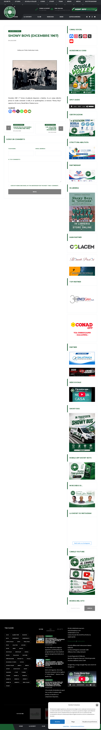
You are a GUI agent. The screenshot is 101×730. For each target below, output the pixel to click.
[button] (97, 705)
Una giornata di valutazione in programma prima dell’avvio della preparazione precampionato (55, 641)
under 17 (25, 679)
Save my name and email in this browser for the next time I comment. (35, 185)
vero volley (26, 682)
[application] (82, 106)
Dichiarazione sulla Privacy (77, 726)
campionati (15, 638)
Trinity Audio (27, 50)
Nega (73, 722)
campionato (25, 638)
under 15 (8, 679)
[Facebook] (10, 111)
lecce (7, 648)
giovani (23, 645)
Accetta (57, 722)
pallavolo (16, 655)
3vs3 (7, 634)
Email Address (40, 148)
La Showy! (28, 17)
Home (21, 726)
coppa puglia (10, 641)
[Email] (29, 111)
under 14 (24, 675)
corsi (18, 641)
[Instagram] (14, 111)
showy (8, 668)
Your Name (12, 148)
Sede (61, 17)
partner (24, 655)
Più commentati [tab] (50, 630)
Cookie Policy (66, 726)
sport (25, 668)
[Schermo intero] (94, 685)
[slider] (91, 106)
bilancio (24, 634)
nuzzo (8, 655)
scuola (22, 662)
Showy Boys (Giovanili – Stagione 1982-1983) (22, 127)
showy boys (16, 668)
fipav (7, 645)
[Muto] (87, 106)
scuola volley (10, 665)
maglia (21, 648)
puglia (28, 658)
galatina (15, 645)
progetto (20, 658)
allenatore (15, 634)
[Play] (72, 106)
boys (7, 638)
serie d (27, 665)
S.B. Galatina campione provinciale (51, 128)
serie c (19, 665)
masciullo (9, 651)
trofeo (8, 675)
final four (27, 641)
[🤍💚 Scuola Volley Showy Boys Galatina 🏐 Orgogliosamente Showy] (78, 523)
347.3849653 (42, 10)
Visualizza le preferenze (89, 722)
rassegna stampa (11, 662)
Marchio (50, 17)
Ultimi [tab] (41, 629)
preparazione (10, 658)
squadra (8, 672)
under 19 (16, 682)
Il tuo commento (14, 159)
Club (39, 17)
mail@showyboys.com (62, 10)
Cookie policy (81, 641)
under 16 (16, 679)
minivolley (18, 651)
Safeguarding (74, 17)
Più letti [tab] (60, 629)
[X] (18, 111)
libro (14, 648)
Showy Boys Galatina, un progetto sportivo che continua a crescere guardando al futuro (54, 683)
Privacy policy (72, 641)
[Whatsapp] (21, 111)
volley (8, 685)
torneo (24, 672)
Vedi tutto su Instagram (82, 543)
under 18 (8, 682)
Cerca (89, 608)
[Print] (25, 111)
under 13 (16, 675)
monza (26, 651)
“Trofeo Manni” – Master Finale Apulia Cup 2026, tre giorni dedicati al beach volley (54, 663)
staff (16, 672)
